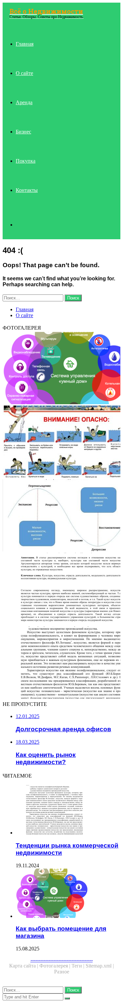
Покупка (25, 161)
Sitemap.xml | (100, 965)
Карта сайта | (24, 965)
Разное (61, 971)
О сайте (24, 73)
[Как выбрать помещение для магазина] (61, 369)
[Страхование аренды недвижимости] (61, 442)
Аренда (24, 102)
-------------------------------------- (62, 960)
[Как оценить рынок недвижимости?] (61, 516)
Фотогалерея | (55, 965)
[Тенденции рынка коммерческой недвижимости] (61, 663)
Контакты (27, 190)
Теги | (79, 965)
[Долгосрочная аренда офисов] (61, 589)
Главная (24, 44)
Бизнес (23, 131)
